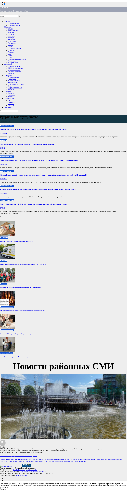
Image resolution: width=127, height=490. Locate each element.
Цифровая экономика (15, 88)
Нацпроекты (8, 75)
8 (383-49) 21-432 (21, 475)
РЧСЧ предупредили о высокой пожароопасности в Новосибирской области (22, 310)
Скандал (11, 105)
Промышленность (14, 70)
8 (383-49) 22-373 (31, 470)
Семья (10, 55)
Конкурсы (11, 36)
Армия (10, 29)
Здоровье (11, 32)
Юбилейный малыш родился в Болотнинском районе (15, 357)
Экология (11, 73)
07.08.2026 (3, 133)
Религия (10, 52)
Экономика (8, 64)
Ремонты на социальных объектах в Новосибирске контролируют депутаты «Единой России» (33, 129)
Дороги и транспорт (15, 66)
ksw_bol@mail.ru (26, 471)
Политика (7, 91)
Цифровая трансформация (17, 59)
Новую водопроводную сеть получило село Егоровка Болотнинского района (27, 144)
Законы (10, 97)
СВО (9, 54)
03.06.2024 (3, 164)
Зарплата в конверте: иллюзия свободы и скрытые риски (16, 241)
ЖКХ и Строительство (15, 68)
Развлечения (12, 61)
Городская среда (13, 77)
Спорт (10, 57)
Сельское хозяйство (14, 71)
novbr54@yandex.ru (39, 471)
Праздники (11, 50)
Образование (12, 41)
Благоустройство (13, 30)
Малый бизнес (13, 82)
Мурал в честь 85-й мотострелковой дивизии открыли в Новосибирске (20, 287)
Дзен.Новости (8, 107)
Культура (11, 38)
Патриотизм (12, 43)
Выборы (11, 93)
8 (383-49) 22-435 (19, 470)
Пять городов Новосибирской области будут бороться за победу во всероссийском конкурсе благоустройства (39, 160)
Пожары (11, 104)
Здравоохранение (14, 80)
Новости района (13, 23)
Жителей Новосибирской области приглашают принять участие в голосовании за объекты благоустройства (38, 189)
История (11, 34)
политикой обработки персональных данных (106, 484)
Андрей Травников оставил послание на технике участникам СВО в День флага (23, 264)
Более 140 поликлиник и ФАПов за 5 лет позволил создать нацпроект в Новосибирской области (34, 204)
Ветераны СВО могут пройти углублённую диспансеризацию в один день (21, 334)
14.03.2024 (3, 179)
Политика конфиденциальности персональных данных (18, 456)
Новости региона (14, 25)
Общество (7, 27)
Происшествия (9, 98)
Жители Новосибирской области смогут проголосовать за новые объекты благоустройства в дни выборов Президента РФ (44, 175)
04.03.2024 (3, 193)
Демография (12, 79)
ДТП (9, 100)
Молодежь (11, 39)
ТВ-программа (13, 63)
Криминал (11, 102)
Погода (10, 45)
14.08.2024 (3, 148)
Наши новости (5, 7)
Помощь (11, 46)
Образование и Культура (16, 84)
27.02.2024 (3, 208)
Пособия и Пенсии (14, 48)
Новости (7, 21)
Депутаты (11, 95)
